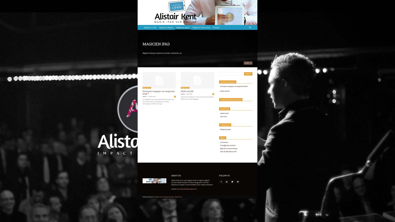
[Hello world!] (197, 80)
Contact (216, 27)
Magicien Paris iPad (201, 27)
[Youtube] (238, 182)
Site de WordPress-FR (228, 151)
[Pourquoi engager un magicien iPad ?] (159, 80)
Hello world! (187, 91)
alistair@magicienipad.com (188, 189)
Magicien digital (166, 27)
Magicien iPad (150, 27)
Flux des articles (228, 145)
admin (145, 96)
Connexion (224, 142)
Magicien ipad (147, 87)
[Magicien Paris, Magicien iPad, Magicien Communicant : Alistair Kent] (197, 12)
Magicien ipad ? (183, 27)
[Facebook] (221, 182)
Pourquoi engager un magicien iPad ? (159, 92)
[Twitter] (232, 182)
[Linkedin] (227, 182)
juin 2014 (223, 116)
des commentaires (229, 148)
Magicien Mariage (169, 197)
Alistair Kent (178, 197)
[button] (249, 27)
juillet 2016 (224, 113)
